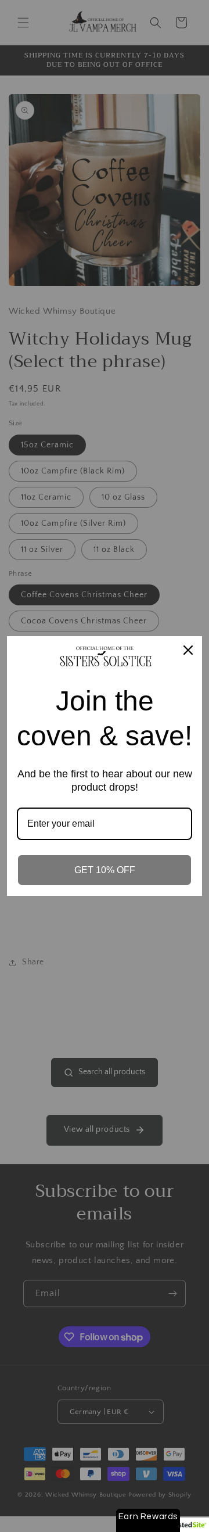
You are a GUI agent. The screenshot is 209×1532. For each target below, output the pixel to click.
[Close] (188, 650)
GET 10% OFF (104, 870)
